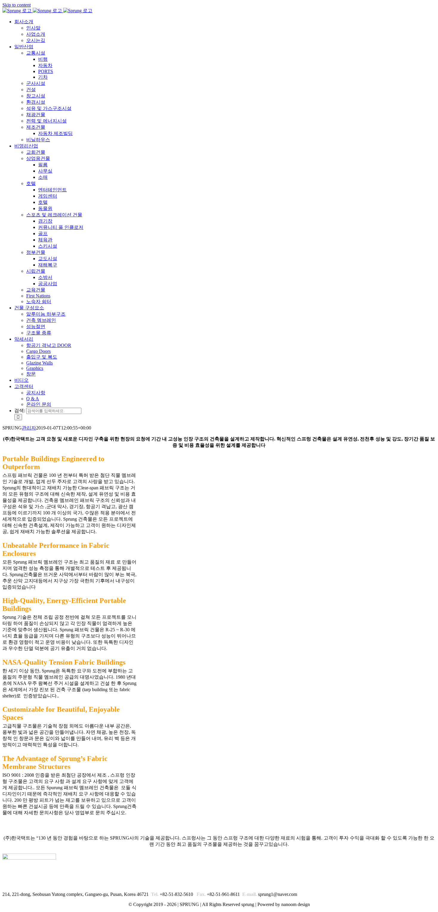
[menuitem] (23, 21)
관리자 (29, 427)
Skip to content (16, 4)
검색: (19, 410)
